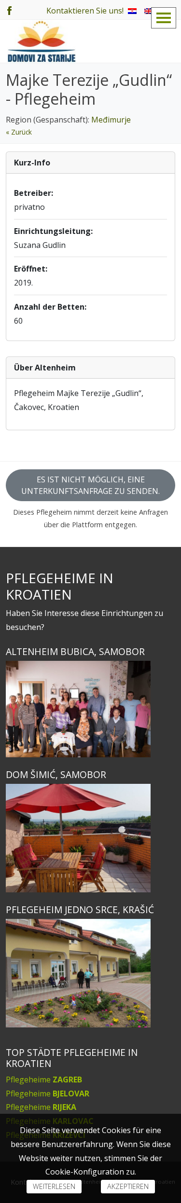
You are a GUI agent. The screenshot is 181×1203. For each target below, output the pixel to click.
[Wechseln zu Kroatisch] (132, 10)
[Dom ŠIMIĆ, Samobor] (90, 838)
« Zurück (19, 132)
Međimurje (111, 119)
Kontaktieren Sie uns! (85, 10)
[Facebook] (9, 9)
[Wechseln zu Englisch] (148, 10)
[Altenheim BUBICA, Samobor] (90, 709)
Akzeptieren (128, 1186)
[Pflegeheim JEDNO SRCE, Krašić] (90, 973)
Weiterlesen (54, 1186)
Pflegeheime (44, 1079)
